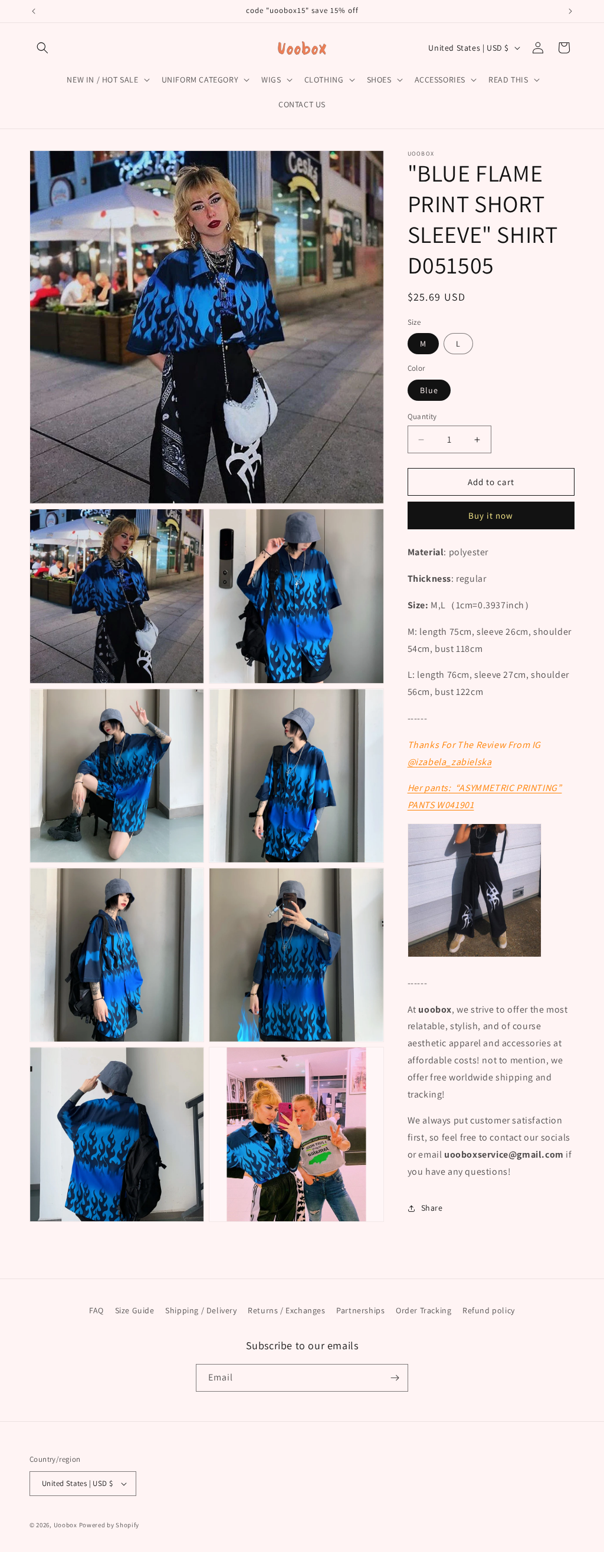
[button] (42, 48)
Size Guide (135, 1310)
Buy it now (490, 515)
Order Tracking (423, 1310)
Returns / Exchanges (286, 1310)
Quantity (422, 416)
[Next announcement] (570, 11)
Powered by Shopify (109, 1525)
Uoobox (65, 1525)
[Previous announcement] (34, 11)
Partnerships (360, 1310)
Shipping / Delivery (201, 1310)
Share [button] (432, 1207)
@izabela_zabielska (450, 762)
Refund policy (488, 1310)
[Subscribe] (395, 1378)
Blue (429, 390)
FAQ (96, 1310)
